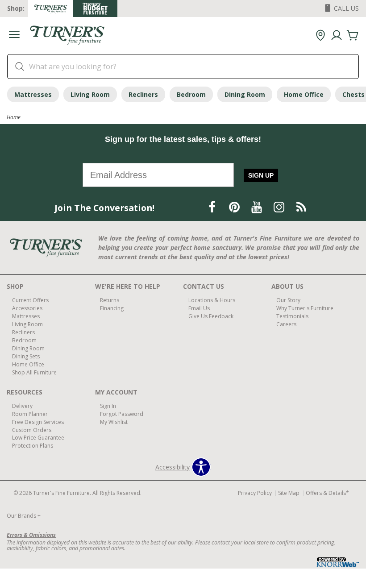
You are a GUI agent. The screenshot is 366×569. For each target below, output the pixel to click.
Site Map (288, 493)
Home (14, 116)
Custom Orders (31, 429)
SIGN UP (261, 175)
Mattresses (33, 94)
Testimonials (292, 316)
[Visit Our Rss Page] (301, 207)
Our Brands (24, 515)
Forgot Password (121, 414)
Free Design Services (38, 421)
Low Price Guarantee (38, 437)
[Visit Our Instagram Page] (280, 207)
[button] (14, 35)
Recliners (143, 94)
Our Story (288, 300)
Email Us (199, 308)
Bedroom (191, 94)
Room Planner (30, 414)
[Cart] (352, 35)
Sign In (108, 406)
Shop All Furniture (34, 372)
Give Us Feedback (210, 316)
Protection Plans (32, 445)
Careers (286, 324)
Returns (109, 300)
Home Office (304, 94)
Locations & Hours (211, 300)
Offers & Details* (327, 493)
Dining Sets (26, 356)
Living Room (90, 94)
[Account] (336, 35)
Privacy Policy (255, 493)
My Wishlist (114, 421)
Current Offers (30, 300)
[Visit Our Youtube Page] (258, 207)
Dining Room (245, 94)
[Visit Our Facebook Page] (213, 207)
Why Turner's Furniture (304, 308)
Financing (112, 308)
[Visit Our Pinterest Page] (235, 207)
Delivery (22, 406)
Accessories (27, 308)
